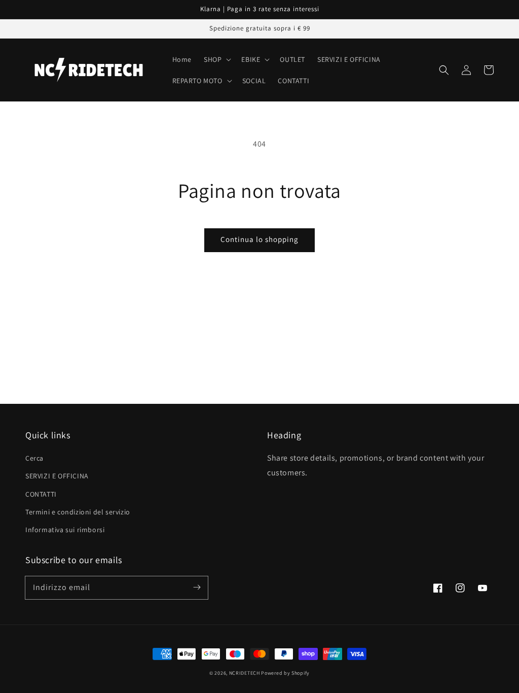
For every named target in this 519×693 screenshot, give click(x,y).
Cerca (34, 458)
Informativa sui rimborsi (64, 529)
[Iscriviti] (197, 587)
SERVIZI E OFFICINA (57, 475)
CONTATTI (41, 494)
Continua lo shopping (259, 239)
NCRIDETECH (244, 673)
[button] (444, 70)
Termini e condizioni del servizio (77, 511)
